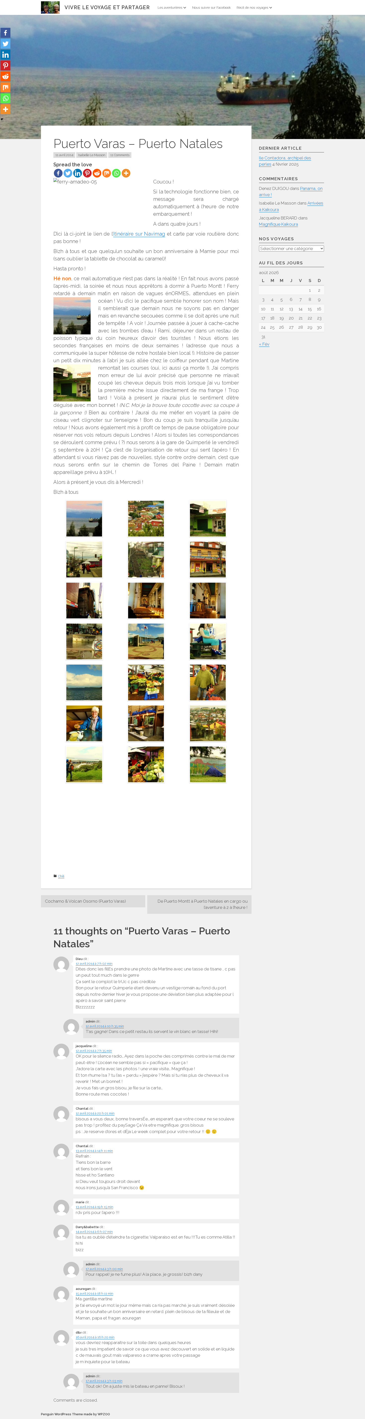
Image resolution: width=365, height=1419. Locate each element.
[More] (126, 173)
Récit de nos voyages (252, 7)
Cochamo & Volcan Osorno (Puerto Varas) (85, 901)
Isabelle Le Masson (91, 155)
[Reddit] (97, 173)
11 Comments (119, 155)
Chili (61, 876)
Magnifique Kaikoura (278, 224)
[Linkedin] (77, 173)
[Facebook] (58, 173)
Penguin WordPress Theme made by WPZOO (75, 1414)
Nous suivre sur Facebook (211, 7)
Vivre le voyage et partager (107, 7)
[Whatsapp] (116, 173)
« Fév (264, 344)
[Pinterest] (87, 173)
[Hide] (2, 119)
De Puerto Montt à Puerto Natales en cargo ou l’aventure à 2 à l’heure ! (203, 904)
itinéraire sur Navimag (139, 234)
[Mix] (106, 173)
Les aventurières (170, 7)
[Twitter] (68, 173)
